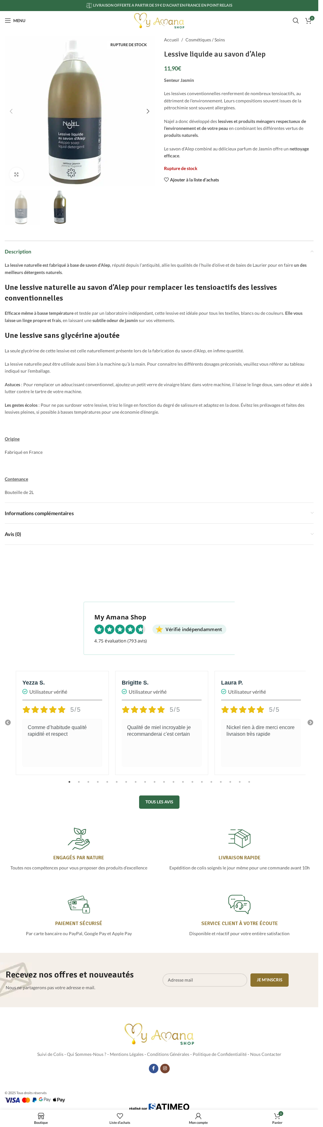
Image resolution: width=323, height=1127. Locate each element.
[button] (11, 111)
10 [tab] (154, 785)
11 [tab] (164, 785)
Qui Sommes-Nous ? (86, 1054)
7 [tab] (126, 785)
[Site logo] (159, 20)
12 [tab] (173, 785)
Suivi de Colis (50, 1054)
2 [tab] (79, 785)
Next (310, 722)
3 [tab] (88, 785)
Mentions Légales (127, 1054)
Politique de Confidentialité (220, 1054)
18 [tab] (230, 785)
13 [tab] (183, 785)
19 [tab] (240, 785)
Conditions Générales (168, 1054)
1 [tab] (69, 785)
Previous (8, 722)
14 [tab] (192, 785)
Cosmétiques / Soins (205, 39)
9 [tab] (145, 785)
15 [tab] (202, 785)
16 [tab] (211, 785)
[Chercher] (296, 20)
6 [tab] (117, 785)
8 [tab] (135, 785)
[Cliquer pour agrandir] (16, 175)
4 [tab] (98, 785)
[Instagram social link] (165, 1068)
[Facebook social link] (153, 1068)
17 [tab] (221, 785)
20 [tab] (249, 785)
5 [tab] (107, 785)
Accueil (171, 39)
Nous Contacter (265, 1054)
